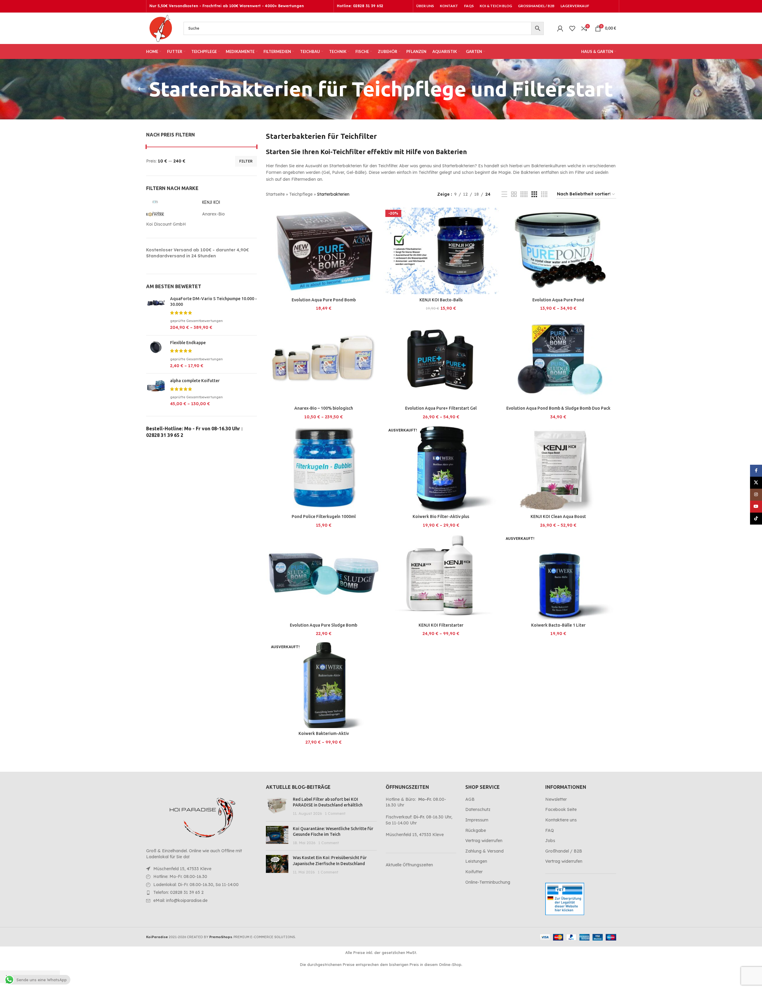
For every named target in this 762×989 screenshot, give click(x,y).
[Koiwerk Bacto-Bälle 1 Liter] (558, 576)
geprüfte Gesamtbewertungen (196, 321)
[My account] (560, 28)
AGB (470, 799)
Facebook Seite (561, 809)
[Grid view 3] (534, 194)
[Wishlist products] (572, 28)
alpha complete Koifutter (195, 380)
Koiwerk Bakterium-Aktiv (324, 733)
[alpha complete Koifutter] (156, 392)
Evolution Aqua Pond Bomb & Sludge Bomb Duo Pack (558, 408)
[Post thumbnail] (277, 807)
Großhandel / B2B (563, 851)
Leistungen (476, 861)
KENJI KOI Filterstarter (441, 625)
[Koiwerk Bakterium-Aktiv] (323, 684)
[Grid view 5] (524, 194)
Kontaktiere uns (561, 820)
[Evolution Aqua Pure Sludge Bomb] (323, 576)
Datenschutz (477, 809)
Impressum (476, 820)
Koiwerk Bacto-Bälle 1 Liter (558, 625)
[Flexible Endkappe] (156, 354)
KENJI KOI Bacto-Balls (441, 299)
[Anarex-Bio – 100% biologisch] (323, 359)
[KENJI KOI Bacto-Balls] (441, 251)
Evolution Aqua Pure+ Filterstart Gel (441, 408)
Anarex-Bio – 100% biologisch (323, 408)
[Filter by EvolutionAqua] (172, 202)
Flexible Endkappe (188, 342)
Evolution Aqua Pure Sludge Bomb (323, 625)
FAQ (549, 830)
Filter (246, 161)
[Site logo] (160, 28)
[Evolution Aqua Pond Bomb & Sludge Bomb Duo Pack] (558, 359)
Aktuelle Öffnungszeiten (409, 865)
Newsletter (556, 799)
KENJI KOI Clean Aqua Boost (558, 516)
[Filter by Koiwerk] (172, 213)
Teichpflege (301, 194)
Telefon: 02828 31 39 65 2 (178, 892)
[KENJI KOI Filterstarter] (441, 576)
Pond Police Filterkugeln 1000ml (324, 516)
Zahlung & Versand (484, 851)
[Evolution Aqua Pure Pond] (558, 251)
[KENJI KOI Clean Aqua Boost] (558, 468)
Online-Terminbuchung (487, 882)
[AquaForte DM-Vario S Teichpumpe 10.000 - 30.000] (156, 313)
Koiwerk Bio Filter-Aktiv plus (441, 516)
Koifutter (474, 871)
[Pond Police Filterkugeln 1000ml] (323, 468)
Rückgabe (475, 830)
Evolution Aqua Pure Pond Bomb (324, 299)
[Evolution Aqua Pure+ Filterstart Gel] (441, 359)
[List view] (504, 194)
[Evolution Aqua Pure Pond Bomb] (323, 251)
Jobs (550, 840)
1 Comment (335, 813)
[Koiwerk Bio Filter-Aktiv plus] (441, 468)
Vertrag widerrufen (483, 840)
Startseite (275, 194)
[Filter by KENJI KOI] (228, 202)
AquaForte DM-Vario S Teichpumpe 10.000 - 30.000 (213, 301)
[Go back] (141, 89)
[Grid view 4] (544, 194)
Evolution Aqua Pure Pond (558, 299)
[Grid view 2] (514, 194)
